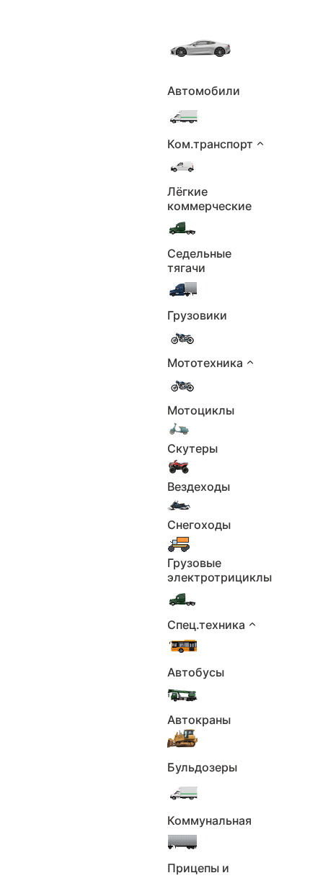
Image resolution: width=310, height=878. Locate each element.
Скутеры (192, 448)
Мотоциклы (200, 410)
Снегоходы (199, 524)
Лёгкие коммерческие (209, 198)
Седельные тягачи (199, 260)
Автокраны (199, 719)
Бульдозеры (202, 767)
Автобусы (195, 672)
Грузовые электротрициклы (219, 570)
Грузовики (197, 315)
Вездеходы (198, 486)
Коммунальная (209, 820)
